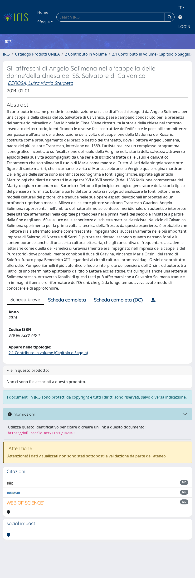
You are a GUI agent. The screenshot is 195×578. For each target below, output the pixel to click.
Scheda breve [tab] (25, 299)
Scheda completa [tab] (67, 300)
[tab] (153, 300)
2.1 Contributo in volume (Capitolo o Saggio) (151, 54)
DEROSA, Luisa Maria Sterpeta (40, 83)
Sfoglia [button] (43, 21)
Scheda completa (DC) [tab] (118, 300)
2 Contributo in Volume (86, 54)
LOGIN (184, 26)
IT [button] (180, 7)
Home (42, 12)
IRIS (6, 54)
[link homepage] (17, 17)
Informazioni (23, 414)
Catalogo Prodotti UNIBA (37, 54)
